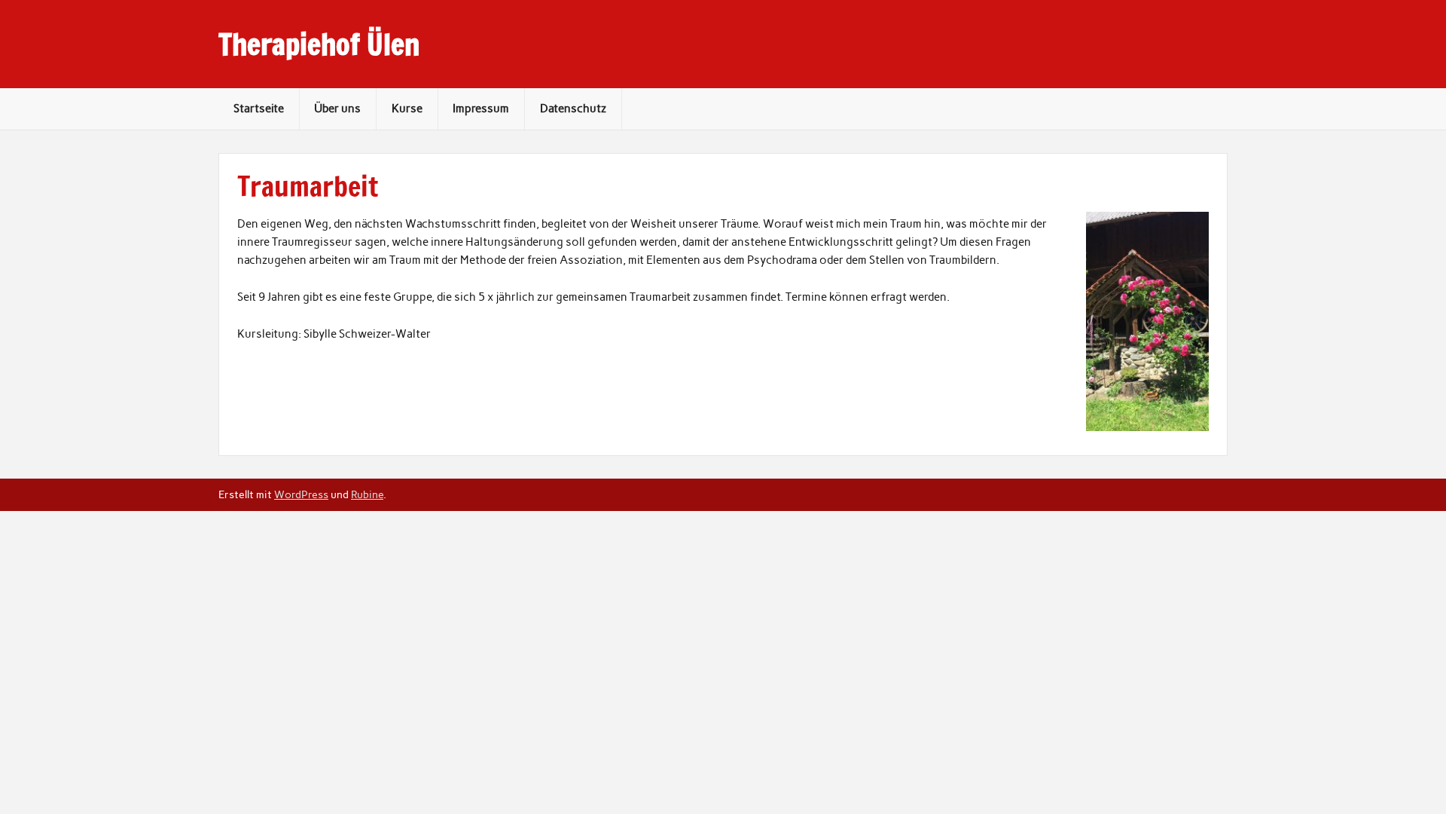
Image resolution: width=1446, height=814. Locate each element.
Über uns (337, 108)
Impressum (481, 108)
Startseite (258, 108)
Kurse (407, 108)
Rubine (367, 494)
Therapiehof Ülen (318, 44)
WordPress (301, 494)
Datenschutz (573, 108)
